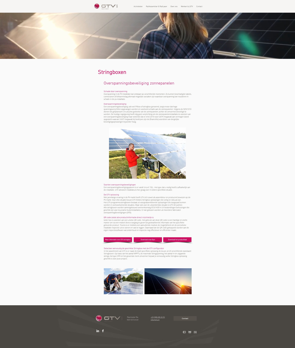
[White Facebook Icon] (103, 331)
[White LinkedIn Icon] (98, 331)
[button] (184, 332)
